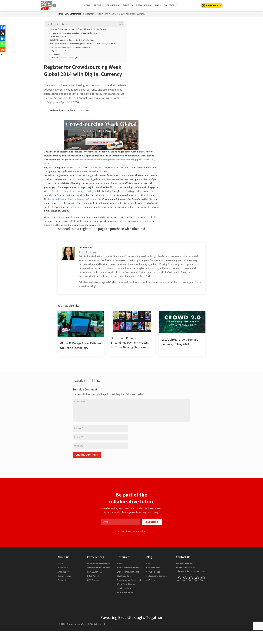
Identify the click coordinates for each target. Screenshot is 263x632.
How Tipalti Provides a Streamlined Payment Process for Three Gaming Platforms (82, 43)
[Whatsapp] (2, 44)
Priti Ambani (68, 110)
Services (112, 5)
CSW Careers (93, 580)
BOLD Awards (93, 576)
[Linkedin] (2, 38)
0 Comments (54, 54)
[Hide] (1, 55)
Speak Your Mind (58, 51)
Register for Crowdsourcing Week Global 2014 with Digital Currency (77, 29)
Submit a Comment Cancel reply (64, 58)
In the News (63, 568)
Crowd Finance (153, 572)
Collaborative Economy (156, 576)
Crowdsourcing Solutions (98, 568)
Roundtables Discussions (98, 564)
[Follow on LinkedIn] (190, 578)
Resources (142, 5)
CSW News (151, 580)
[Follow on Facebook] (178, 578)
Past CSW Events (94, 572)
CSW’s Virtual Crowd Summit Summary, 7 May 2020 (70, 47)
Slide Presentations (126, 592)
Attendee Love (64, 572)
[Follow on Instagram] (202, 578)
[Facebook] (2, 27)
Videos (120, 564)
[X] (2, 33)
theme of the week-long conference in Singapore (73, 199)
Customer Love (64, 576)
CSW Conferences (73, 13)
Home (87, 5)
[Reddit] (2, 49)
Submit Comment (87, 454)
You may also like (59, 36)
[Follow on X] (184, 578)
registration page (92, 228)
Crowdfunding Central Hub (129, 580)
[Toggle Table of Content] (120, 24)
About (97, 5)
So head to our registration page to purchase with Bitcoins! (73, 33)
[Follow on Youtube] (196, 578)
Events (126, 5)
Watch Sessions (124, 588)
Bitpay (61, 217)
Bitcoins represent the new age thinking (72, 191)
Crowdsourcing (153, 568)
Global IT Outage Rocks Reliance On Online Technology (71, 40)
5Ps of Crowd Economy (127, 584)
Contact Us (170, 5)
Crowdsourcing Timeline (128, 572)
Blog (158, 5)
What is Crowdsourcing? (128, 568)
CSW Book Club (124, 576)
